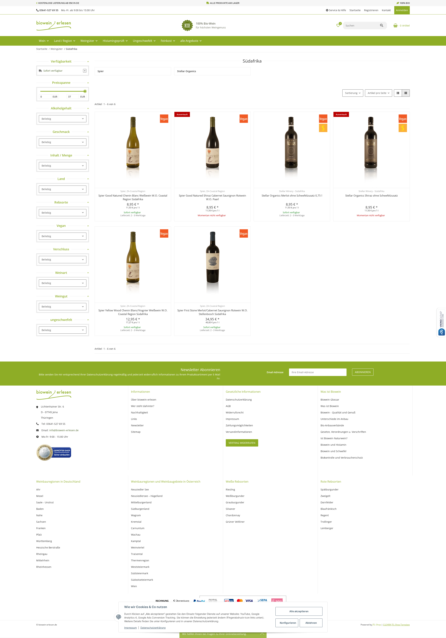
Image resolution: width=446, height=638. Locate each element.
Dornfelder (327, 502)
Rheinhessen (43, 566)
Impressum (130, 627)
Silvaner (230, 508)
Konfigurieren (288, 622)
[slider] (85, 91)
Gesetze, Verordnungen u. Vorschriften (343, 431)
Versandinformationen (239, 431)
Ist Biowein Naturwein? (334, 438)
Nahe (39, 515)
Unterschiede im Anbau (334, 419)
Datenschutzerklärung (153, 627)
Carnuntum (137, 528)
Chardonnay (233, 515)
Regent (325, 515)
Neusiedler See (140, 489)
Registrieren (371, 10)
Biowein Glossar (330, 399)
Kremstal (136, 521)
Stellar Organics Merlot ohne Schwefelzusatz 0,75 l (292, 195)
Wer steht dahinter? (142, 406)
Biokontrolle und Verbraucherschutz (342, 457)
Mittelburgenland (141, 502)
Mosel (39, 496)
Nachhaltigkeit (139, 412)
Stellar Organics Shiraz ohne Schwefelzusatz (371, 195)
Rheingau (41, 554)
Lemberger (327, 528)
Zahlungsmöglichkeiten (239, 425)
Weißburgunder (235, 496)
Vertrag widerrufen (242, 442)
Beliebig (46, 118)
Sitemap (136, 431)
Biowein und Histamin (333, 444)
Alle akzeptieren (299, 611)
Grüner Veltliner (235, 521)
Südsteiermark (139, 573)
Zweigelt (325, 496)
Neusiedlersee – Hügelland (147, 496)
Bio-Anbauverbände (332, 425)
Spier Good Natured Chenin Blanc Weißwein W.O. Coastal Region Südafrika (132, 197)
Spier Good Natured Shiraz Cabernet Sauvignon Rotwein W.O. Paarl (212, 197)
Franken (41, 528)
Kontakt (386, 10)
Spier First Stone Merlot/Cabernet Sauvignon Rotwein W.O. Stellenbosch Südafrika (212, 312)
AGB (228, 406)
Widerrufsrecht (235, 412)
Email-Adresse (275, 372)
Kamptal (136, 541)
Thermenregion (140, 560)
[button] (336, 10)
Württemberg (44, 541)
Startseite (355, 10)
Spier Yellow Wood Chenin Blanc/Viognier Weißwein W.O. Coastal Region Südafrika (132, 312)
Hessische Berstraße (48, 547)
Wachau (135, 534)
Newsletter (137, 425)
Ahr (38, 489)
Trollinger (326, 521)
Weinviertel (137, 547)
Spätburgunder (330, 489)
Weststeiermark (140, 566)
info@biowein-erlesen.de (64, 430)
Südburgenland (140, 508)
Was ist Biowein (330, 406)
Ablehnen (311, 622)
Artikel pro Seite (377, 93)
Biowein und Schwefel (333, 451)
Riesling (230, 489)
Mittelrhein (42, 560)
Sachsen (41, 521)
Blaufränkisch (329, 508)
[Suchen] (383, 25)
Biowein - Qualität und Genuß (338, 412)
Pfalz (39, 534)
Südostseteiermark (142, 579)
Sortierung (351, 93)
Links (134, 419)
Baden (40, 508)
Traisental (137, 554)
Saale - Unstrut (45, 502)
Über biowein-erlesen (143, 399)
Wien (134, 586)
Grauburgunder (235, 502)
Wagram (136, 515)
